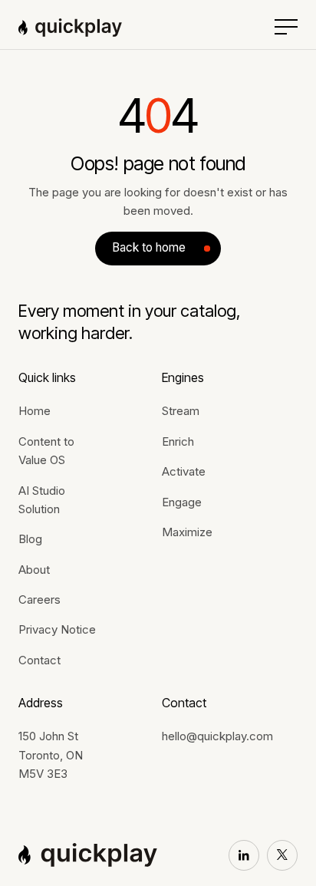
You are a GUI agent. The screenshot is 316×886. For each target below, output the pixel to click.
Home (34, 410)
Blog (30, 539)
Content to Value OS (46, 450)
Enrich (178, 441)
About (34, 569)
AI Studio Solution (41, 499)
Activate (184, 471)
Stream (180, 410)
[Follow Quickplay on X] (282, 855)
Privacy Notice (57, 629)
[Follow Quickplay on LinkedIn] (244, 855)
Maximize (187, 532)
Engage (182, 502)
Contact (39, 660)
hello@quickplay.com (217, 736)
